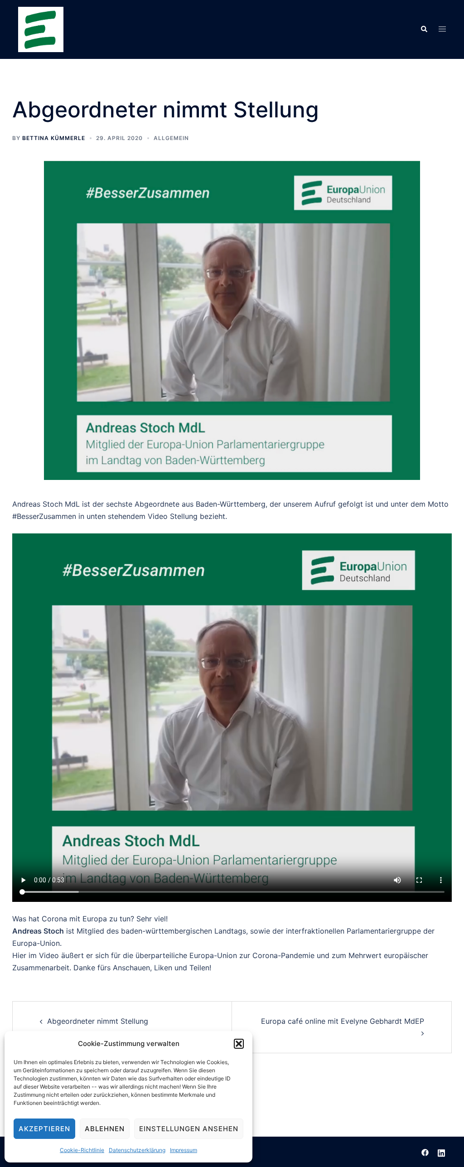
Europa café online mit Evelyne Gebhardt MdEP (342, 1021)
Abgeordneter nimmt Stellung (97, 1021)
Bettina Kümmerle (53, 138)
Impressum (183, 1150)
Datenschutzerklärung (137, 1150)
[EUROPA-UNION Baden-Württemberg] (40, 28)
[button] (238, 1043)
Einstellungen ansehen (188, 1128)
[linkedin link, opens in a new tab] (441, 1151)
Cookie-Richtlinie (82, 1150)
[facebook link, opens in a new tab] (425, 1151)
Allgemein (171, 138)
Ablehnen (105, 1128)
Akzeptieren (44, 1128)
